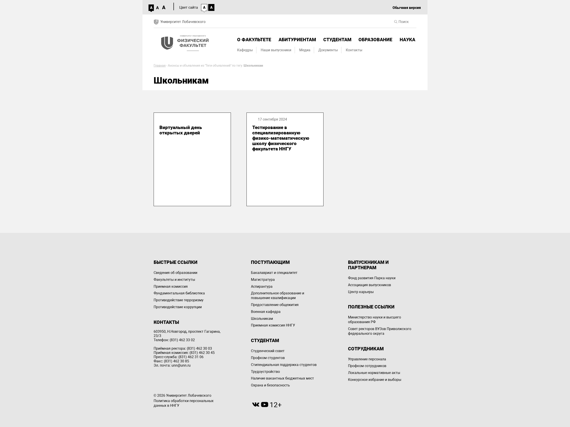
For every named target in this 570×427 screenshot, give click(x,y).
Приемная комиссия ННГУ (273, 325)
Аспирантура (262, 286)
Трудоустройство (265, 372)
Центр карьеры (361, 292)
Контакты (354, 50)
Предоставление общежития (275, 305)
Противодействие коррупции (178, 307)
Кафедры (245, 50)
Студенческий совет (268, 351)
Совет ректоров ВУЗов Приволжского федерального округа (379, 331)
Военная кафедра (266, 312)
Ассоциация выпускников (369, 285)
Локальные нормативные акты (374, 373)
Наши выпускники (276, 50)
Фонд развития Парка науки (371, 278)
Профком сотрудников (367, 366)
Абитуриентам (297, 39)
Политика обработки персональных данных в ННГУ (184, 403)
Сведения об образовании (175, 273)
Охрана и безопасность (270, 385)
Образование (375, 39)
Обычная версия (407, 8)
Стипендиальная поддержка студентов (284, 365)
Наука (407, 39)
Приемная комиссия (171, 286)
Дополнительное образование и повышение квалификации (277, 295)
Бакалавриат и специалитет (274, 273)
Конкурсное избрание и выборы (374, 380)
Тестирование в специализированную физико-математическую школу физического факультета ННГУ (280, 138)
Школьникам (262, 318)
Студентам (337, 39)
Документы (328, 50)
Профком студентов (268, 358)
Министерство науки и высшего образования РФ (374, 319)
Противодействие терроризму (179, 300)
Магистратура (263, 279)
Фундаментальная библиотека (179, 293)
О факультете (254, 39)
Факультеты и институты (174, 279)
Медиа (304, 50)
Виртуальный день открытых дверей (180, 130)
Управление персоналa (367, 359)
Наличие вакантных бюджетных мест (282, 378)
